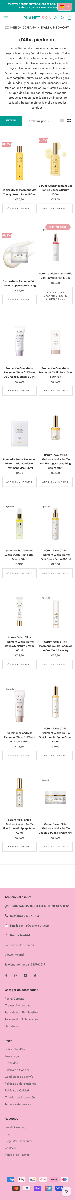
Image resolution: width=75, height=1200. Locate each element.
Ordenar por (37, 121)
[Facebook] (6, 975)
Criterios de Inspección (20, 1097)
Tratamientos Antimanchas (21, 1019)
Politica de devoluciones (20, 1083)
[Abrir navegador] (6, 17)
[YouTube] (25, 975)
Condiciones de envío (19, 1076)
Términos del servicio (18, 1104)
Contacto (10, 1148)
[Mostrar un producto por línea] (62, 120)
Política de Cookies (17, 1070)
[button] (65, 6)
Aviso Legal (12, 1056)
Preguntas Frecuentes (18, 1141)
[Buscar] (62, 17)
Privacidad (11, 1063)
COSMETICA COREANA (20, 27)
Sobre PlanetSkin (15, 1049)
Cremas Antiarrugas (17, 1005)
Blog (7, 1134)
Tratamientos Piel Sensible (21, 1012)
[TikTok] (35, 975)
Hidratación (12, 1026)
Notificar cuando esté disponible (55, 296)
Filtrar (11, 120)
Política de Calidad (17, 1090)
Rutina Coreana (14, 998)
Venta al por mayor (17, 1155)
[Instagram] (15, 975)
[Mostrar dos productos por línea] (69, 120)
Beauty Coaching (15, 1127)
